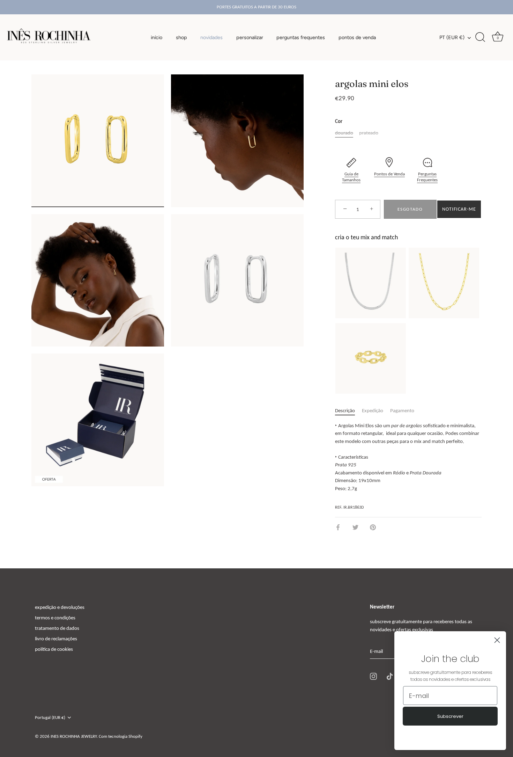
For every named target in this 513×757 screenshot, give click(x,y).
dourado (344, 133)
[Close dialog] (497, 640)
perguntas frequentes (300, 37)
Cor (338, 121)
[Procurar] (480, 37)
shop (181, 37)
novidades (211, 37)
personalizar (249, 37)
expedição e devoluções (59, 607)
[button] (459, 209)
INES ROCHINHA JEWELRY (74, 736)
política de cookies (54, 649)
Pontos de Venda (389, 174)
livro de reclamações (56, 638)
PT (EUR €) (451, 37)
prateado (368, 133)
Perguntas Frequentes (427, 177)
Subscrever (450, 716)
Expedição (372, 410)
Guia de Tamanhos (351, 177)
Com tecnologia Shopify (120, 736)
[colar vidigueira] (370, 283)
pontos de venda (357, 37)
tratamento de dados (57, 628)
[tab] (348, 411)
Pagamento (402, 410)
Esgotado (410, 209)
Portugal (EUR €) (50, 717)
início (156, 37)
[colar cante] (443, 283)
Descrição (345, 410)
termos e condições (55, 617)
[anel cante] (370, 358)
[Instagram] (373, 676)
